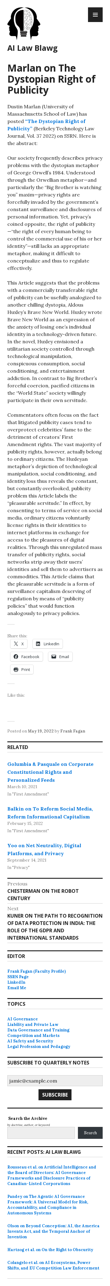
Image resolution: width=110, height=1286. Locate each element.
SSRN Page (18, 976)
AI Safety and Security (30, 1041)
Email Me (16, 987)
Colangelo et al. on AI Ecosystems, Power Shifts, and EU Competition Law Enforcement (53, 1265)
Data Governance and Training (38, 1030)
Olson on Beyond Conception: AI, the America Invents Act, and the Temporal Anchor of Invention (53, 1231)
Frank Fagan (72, 731)
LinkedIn (16, 982)
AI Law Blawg (32, 48)
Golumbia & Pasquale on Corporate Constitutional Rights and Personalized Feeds (50, 772)
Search (90, 1132)
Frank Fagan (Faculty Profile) (36, 971)
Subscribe (55, 1094)
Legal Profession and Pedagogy (38, 1046)
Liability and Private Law (32, 1024)
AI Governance (22, 1019)
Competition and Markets (33, 1035)
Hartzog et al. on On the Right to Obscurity (50, 1249)
